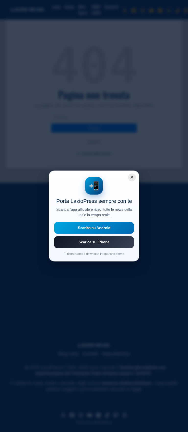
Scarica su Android (94, 228)
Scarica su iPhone (94, 242)
